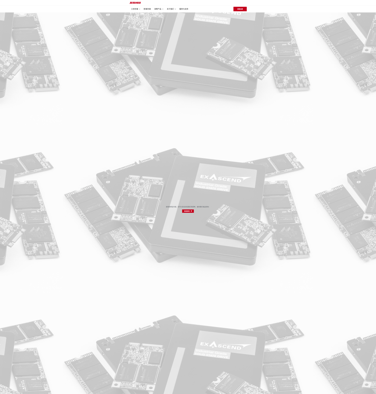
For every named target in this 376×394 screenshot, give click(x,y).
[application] (139, 9)
